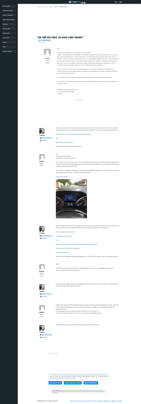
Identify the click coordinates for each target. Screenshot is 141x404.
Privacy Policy (87, 401)
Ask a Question (6, 6)
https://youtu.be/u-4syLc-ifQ (64, 236)
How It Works (6, 37)
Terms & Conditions (97, 401)
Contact (72, 401)
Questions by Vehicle (8, 10)
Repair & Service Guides (8, 19)
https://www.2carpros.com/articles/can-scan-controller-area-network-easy (77, 244)
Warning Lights (6, 28)
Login (116, 2)
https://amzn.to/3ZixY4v (62, 252)
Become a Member (7, 51)
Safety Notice (107, 401)
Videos (4, 42)
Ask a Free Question (91, 383)
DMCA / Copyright (117, 401)
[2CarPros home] (69, 2)
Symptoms (5, 24)
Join (120, 2)
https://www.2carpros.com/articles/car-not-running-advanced (73, 134)
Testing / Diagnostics (8, 15)
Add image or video (55, 383)
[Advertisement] (82, 24)
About (80, 401)
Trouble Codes (6, 33)
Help (76, 401)
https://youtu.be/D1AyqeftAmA (64, 142)
